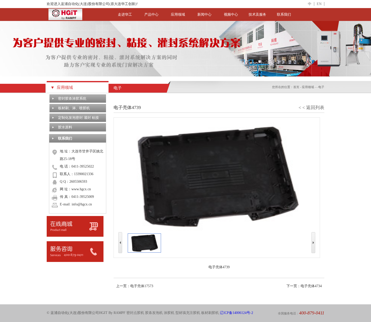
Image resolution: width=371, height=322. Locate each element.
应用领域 (178, 14)
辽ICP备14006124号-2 (236, 313)
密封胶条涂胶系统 (72, 98)
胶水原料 (65, 127)
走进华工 (125, 14)
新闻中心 (204, 14)
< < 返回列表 (311, 107)
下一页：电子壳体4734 (304, 286)
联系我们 (284, 14)
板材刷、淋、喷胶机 (74, 108)
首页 (296, 87)
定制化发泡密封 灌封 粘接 (78, 118)
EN (319, 4)
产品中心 (151, 14)
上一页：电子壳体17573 (134, 286)
